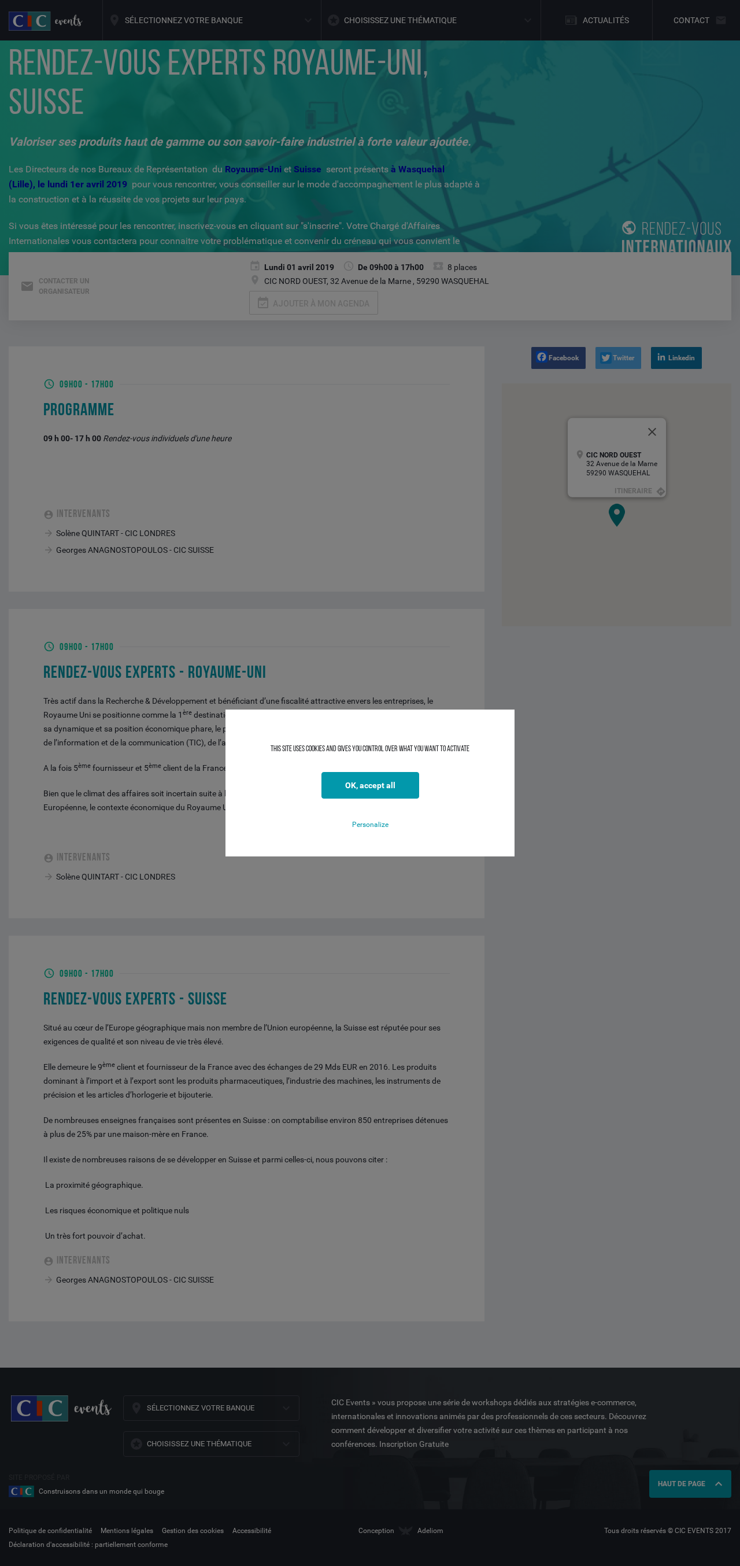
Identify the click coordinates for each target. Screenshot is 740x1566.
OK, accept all (370, 785)
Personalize (370, 825)
